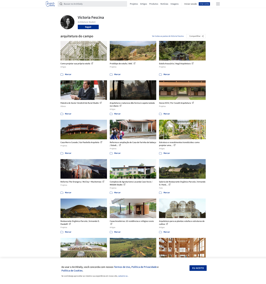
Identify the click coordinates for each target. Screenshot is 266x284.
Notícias (164, 3)
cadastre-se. (123, 276)
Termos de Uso (122, 267)
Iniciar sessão (190, 3)
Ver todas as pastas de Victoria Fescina (168, 36)
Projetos (134, 3)
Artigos (143, 3)
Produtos (153, 3)
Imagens (174, 3)
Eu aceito (198, 268)
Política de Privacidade (144, 267)
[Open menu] (218, 4)
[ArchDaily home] (50, 4)
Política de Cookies (72, 270)
